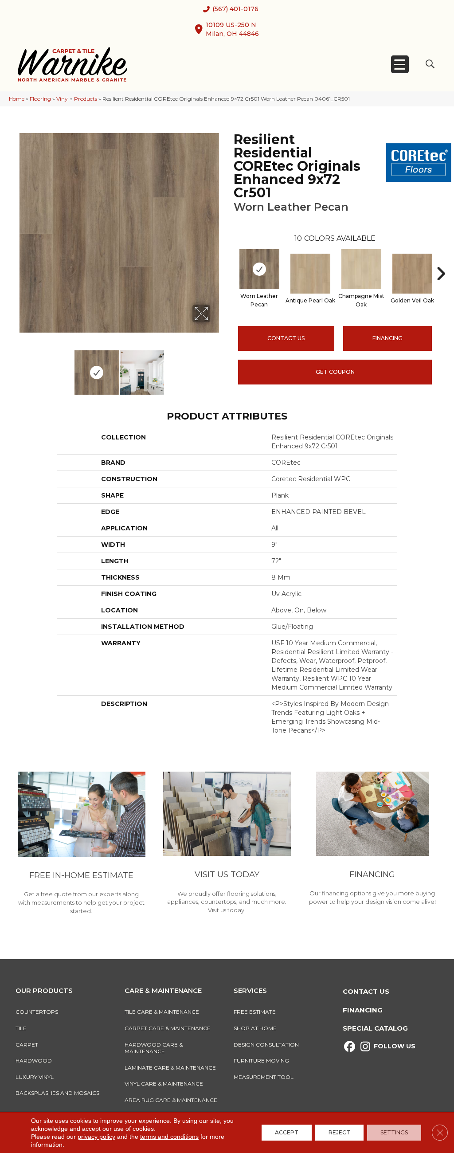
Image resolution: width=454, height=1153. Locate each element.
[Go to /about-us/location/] (227, 844)
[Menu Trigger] (400, 64)
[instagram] (365, 1047)
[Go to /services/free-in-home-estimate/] (81, 844)
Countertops (37, 1011)
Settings (394, 1132)
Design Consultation (266, 1044)
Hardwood (34, 1060)
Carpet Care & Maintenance (168, 1028)
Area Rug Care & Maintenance (171, 1100)
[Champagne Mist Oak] (361, 269)
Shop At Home (255, 1028)
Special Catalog (375, 1028)
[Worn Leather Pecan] (259, 269)
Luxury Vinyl (35, 1077)
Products (85, 98)
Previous (22, 368)
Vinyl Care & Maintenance (164, 1083)
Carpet (27, 1044)
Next (215, 368)
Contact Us (286, 338)
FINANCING (387, 338)
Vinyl (62, 98)
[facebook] (349, 1047)
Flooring (40, 98)
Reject (339, 1132)
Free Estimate (255, 1011)
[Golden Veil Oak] (412, 273)
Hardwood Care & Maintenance (154, 1048)
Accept (286, 1132)
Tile (21, 1028)
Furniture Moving (263, 1060)
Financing (363, 1010)
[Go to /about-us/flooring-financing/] (372, 839)
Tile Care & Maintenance (162, 1011)
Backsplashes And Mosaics (57, 1093)
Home (16, 98)
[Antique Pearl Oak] (310, 273)
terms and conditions (169, 1136)
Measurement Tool (264, 1077)
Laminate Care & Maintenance (170, 1067)
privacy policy (96, 1136)
